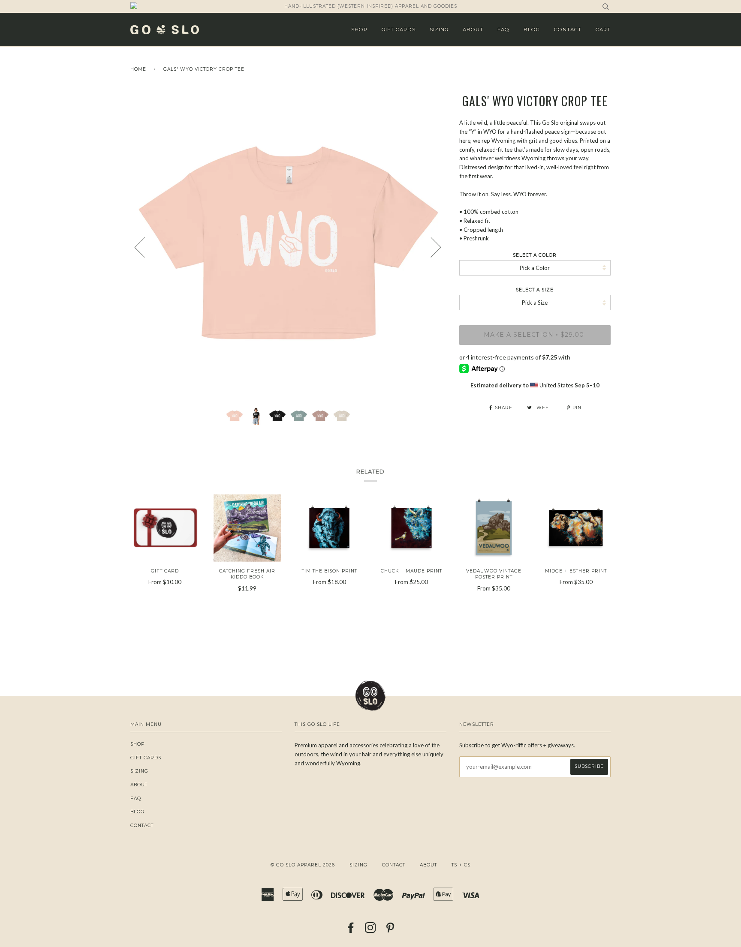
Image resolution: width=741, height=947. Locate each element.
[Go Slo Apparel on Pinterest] (390, 930)
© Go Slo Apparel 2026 (303, 865)
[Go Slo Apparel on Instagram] (371, 930)
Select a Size (535, 290)
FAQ (503, 30)
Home (138, 69)
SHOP (359, 30)
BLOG (532, 30)
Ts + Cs (461, 865)
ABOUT (473, 30)
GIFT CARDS (399, 30)
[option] (288, 247)
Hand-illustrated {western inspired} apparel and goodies (370, 6)
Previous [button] (145, 247)
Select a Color (535, 255)
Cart (603, 30)
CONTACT (567, 30)
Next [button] (430, 247)
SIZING (439, 30)
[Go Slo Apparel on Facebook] (351, 930)
